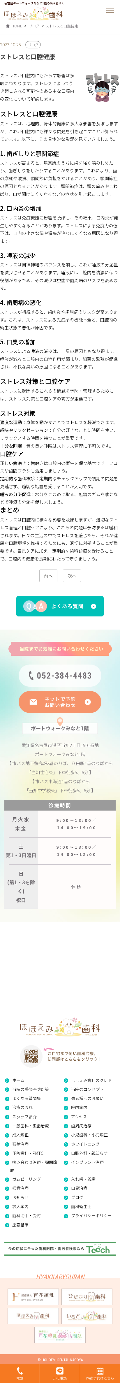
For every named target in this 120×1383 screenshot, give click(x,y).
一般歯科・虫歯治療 (30, 1126)
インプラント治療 (87, 1162)
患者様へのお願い (87, 1098)
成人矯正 (20, 1135)
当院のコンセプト (87, 1089)
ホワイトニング (85, 1144)
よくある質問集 (26, 1098)
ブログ (77, 1197)
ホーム (18, 1080)
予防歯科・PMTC (27, 1153)
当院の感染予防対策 (30, 1089)
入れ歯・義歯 (83, 1179)
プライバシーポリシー (91, 1215)
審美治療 (20, 1144)
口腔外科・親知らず (89, 1153)
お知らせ (20, 1197)
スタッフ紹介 (24, 1117)
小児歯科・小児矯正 (89, 1135)
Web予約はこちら (100, 1377)
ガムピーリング (26, 1179)
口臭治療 (79, 1188)
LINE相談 (60, 1377)
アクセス (79, 1117)
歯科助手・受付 (26, 1215)
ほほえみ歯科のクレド (91, 1080)
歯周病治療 (81, 1126)
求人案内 (20, 1206)
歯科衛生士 (81, 1206)
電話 (19, 1377)
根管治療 (20, 1188)
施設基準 (20, 1225)
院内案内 (79, 1107)
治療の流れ (22, 1107)
